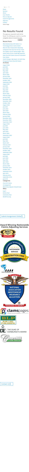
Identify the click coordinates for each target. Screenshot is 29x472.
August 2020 (6, 154)
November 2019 (7, 167)
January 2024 (6, 116)
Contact (5, 22)
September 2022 (7, 135)
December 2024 (7, 99)
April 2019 (5, 173)
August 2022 (6, 137)
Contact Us (5, 384)
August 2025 (6, 84)
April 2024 (5, 110)
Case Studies (6, 15)
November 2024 (7, 101)
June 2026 (5, 69)
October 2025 (6, 80)
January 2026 (6, 76)
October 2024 (6, 103)
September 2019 (7, 171)
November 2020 (7, 148)
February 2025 (7, 95)
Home (4, 9)
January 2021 (6, 147)
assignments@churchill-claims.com (14, 206)
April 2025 (5, 91)
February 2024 (7, 114)
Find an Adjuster (7, 17)
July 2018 (5, 179)
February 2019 (7, 175)
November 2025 (7, 78)
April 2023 (5, 131)
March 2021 (6, 143)
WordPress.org (7, 196)
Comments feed (7, 195)
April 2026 (5, 73)
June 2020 (5, 158)
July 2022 (5, 139)
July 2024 (5, 107)
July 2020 (5, 156)
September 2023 (7, 122)
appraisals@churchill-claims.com (18, 211)
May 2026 (5, 71)
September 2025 (7, 82)
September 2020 (7, 152)
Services (5, 11)
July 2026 (5, 67)
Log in (4, 191)
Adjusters (5, 20)
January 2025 (6, 97)
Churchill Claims (7, 183)
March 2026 (6, 74)
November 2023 (7, 120)
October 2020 (6, 150)
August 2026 (6, 65)
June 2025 (5, 88)
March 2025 (6, 93)
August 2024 (6, 105)
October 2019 (6, 169)
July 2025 (5, 86)
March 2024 (6, 112)
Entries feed (6, 193)
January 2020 (6, 165)
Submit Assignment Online (11, 216)
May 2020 (5, 160)
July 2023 (5, 126)
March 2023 (6, 133)
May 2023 (5, 129)
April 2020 (5, 162)
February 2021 (7, 145)
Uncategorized (7, 185)
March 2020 (6, 164)
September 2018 (7, 177)
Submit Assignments (8, 18)
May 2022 (5, 141)
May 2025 (5, 90)
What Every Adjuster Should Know (12, 187)
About (4, 13)
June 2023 (5, 128)
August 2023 (6, 124)
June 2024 (5, 109)
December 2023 (7, 118)
